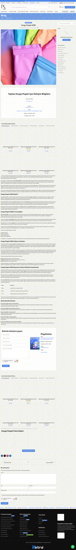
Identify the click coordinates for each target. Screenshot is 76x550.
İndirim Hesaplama (4, 534)
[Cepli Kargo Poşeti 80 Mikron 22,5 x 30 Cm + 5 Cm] (46, 137)
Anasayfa (2, 18)
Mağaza (73, 11)
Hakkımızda (41, 519)
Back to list (28, 462)
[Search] (49, 7)
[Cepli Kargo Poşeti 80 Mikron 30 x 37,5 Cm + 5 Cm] (28, 161)
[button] (72, 546)
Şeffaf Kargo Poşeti (23, 524)
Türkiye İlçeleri (61, 72)
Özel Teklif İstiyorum (26, 536)
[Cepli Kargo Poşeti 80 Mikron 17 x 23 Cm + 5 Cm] (10, 137)
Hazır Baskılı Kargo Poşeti (63, 53)
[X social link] (5, 456)
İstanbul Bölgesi (61, 55)
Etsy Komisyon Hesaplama (6, 526)
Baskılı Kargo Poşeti (23, 522)
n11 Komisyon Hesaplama (6, 522)
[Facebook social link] (2, 456)
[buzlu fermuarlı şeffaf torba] (35, 440)
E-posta (31, 485)
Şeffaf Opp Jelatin (23, 532)
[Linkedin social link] (10, 456)
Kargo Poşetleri (9, 18)
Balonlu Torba (60, 49)
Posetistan (27, 27)
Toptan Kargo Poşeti (62, 68)
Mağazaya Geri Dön (66, 39)
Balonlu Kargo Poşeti (62, 47)
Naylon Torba (60, 64)
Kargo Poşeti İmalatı (62, 61)
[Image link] (60, 517)
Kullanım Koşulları (42, 534)
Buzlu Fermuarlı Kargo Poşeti (25, 530)
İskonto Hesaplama (4, 536)
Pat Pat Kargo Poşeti (62, 66)
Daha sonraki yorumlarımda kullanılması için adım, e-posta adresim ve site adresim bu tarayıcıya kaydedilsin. (23, 495)
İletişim (40, 523)
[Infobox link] (53, 2)
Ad (2, 485)
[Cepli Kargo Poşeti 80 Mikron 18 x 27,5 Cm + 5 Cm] (28, 137)
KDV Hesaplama (4, 532)
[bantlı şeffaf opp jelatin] (8, 440)
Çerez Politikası (42, 530)
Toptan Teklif (66, 11)
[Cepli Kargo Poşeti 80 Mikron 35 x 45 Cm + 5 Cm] (46, 161)
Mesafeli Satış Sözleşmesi (44, 536)
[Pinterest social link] (7, 456)
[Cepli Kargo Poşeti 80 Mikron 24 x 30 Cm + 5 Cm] (10, 161)
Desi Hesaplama (4, 530)
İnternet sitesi (3, 490)
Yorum (2, 472)
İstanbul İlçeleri (61, 57)
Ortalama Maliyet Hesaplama (6, 528)
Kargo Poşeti (60, 59)
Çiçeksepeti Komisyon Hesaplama (7, 524)
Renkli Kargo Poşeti (23, 526)
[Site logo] (3, 7)
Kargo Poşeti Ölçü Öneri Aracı (7, 517)
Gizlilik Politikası (42, 532)
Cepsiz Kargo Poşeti (24, 521)
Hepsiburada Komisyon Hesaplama (8, 521)
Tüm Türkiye (60, 70)
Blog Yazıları (60, 51)
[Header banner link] (38, 1)
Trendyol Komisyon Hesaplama (7, 519)
